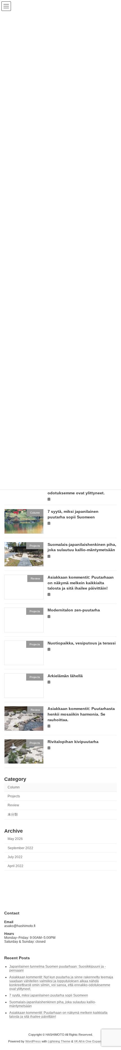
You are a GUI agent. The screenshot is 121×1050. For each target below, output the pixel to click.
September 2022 (20, 848)
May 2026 (15, 839)
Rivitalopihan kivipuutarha (73, 741)
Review (13, 805)
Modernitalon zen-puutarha (74, 610)
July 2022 (15, 857)
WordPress (33, 1041)
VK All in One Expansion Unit (93, 1041)
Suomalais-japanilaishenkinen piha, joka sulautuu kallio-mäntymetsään (52, 1004)
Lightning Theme (59, 1041)
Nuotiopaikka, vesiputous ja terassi (82, 643)
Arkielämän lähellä (65, 676)
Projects (14, 796)
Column (14, 787)
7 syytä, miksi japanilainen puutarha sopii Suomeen (48, 995)
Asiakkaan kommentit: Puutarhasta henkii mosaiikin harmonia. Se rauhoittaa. (81, 714)
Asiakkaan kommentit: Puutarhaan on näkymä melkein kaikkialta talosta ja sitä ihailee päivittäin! (81, 583)
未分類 (13, 815)
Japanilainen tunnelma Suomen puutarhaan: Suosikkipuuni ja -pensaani (57, 968)
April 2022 (15, 866)
